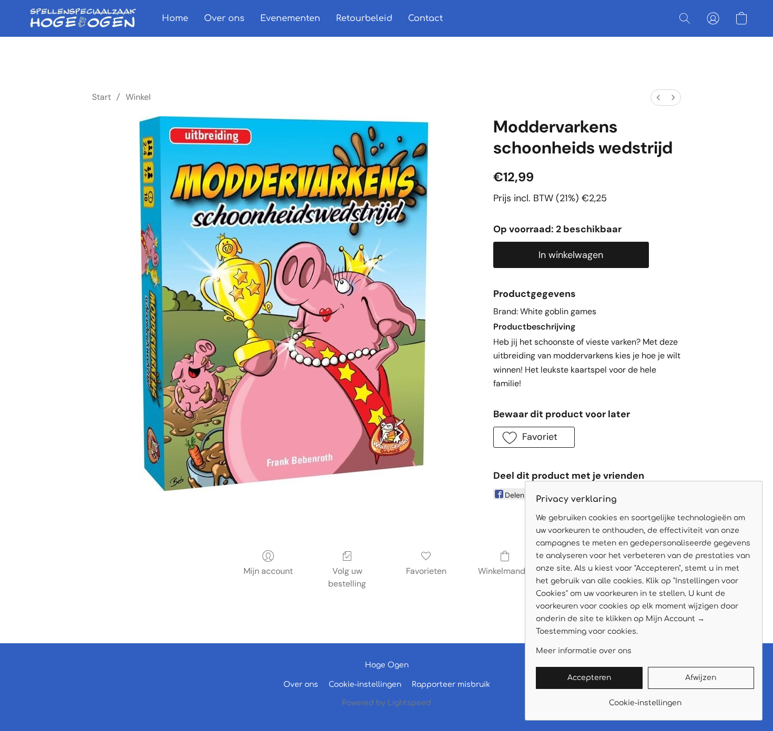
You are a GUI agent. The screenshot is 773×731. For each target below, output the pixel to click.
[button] (83, 18)
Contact (425, 18)
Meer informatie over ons (584, 651)
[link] (645, 699)
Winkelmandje (505, 570)
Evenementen (290, 18)
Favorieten (426, 570)
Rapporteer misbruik (451, 684)
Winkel (138, 96)
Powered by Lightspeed (386, 703)
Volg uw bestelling (347, 577)
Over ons (224, 18)
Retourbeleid (364, 18)
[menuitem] (658, 97)
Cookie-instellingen (365, 684)
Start (101, 96)
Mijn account (268, 570)
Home (175, 18)
